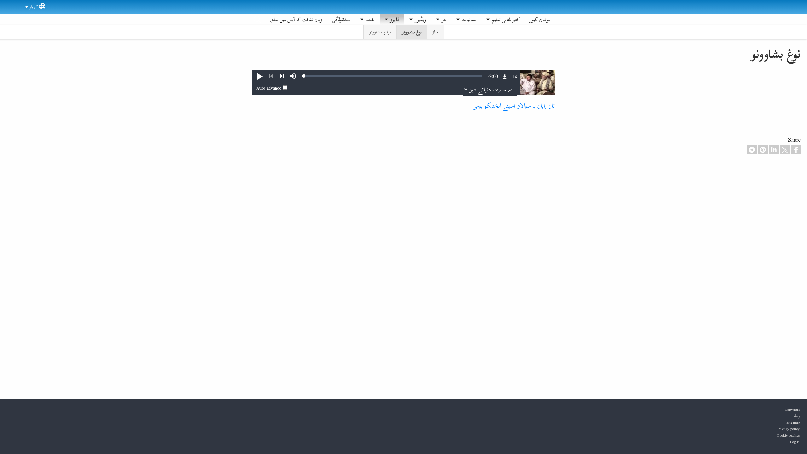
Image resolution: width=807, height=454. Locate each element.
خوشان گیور (541, 20)
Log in (795, 442)
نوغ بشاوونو (412, 32)
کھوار (33, 7)
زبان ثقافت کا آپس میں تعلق (296, 20)
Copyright (792, 409)
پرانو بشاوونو (380, 32)
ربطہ (797, 416)
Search (257, 19)
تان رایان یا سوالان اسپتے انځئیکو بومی (514, 105)
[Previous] (270, 76)
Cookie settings (788, 435)
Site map (793, 422)
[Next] (281, 76)
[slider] (393, 76)
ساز (435, 32)
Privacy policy (789, 429)
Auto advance (268, 88)
